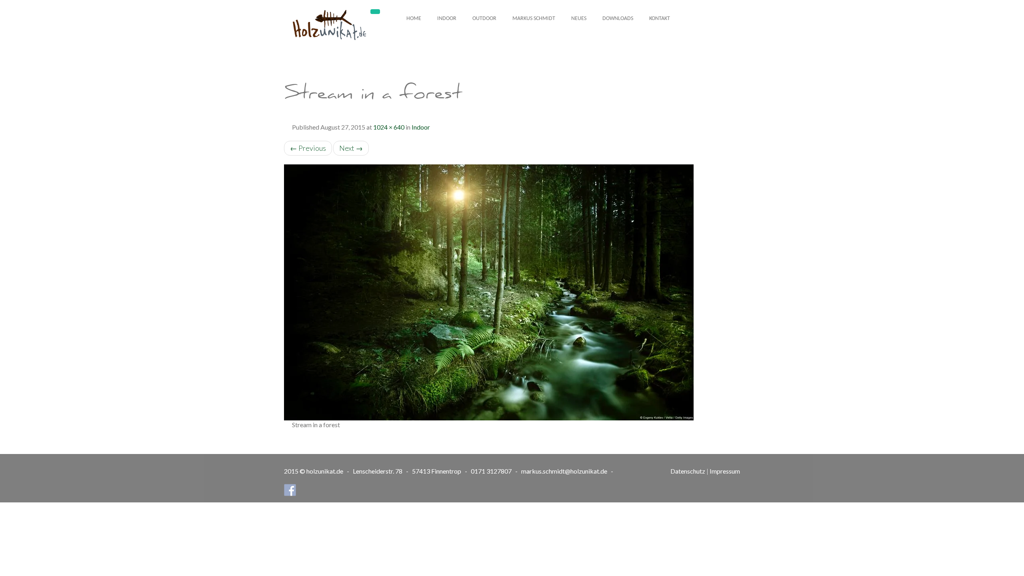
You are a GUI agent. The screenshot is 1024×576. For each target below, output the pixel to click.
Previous (308, 148)
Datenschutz (687, 471)
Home (413, 19)
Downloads (617, 19)
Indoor (446, 19)
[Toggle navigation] (375, 11)
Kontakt (659, 19)
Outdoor (484, 19)
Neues (578, 19)
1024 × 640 (388, 127)
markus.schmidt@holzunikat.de (564, 471)
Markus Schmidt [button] (533, 19)
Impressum (725, 471)
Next (351, 148)
